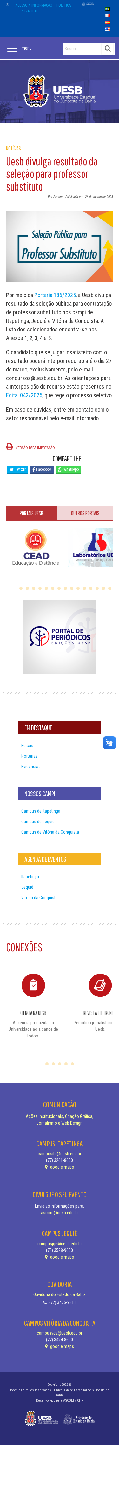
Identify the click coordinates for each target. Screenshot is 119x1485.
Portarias (29, 756)
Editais (27, 745)
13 (97, 588)
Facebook (43, 469)
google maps (61, 1166)
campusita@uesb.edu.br (59, 1153)
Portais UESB (31, 513)
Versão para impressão (35, 448)
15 (109, 588)
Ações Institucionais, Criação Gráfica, (59, 1116)
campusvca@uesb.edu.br (59, 1333)
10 (78, 588)
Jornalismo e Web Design (59, 1123)
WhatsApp (71, 469)
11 (84, 588)
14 (103, 588)
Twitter (20, 469)
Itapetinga (30, 876)
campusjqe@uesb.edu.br (59, 1243)
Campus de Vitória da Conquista (50, 832)
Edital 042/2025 (24, 395)
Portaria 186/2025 (55, 295)
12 (90, 588)
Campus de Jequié (38, 821)
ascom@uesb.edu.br (59, 1212)
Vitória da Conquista (39, 897)
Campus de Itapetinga (40, 811)
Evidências (31, 766)
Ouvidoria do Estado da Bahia (59, 1294)
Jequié (27, 887)
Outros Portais (85, 513)
